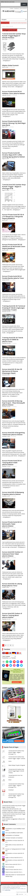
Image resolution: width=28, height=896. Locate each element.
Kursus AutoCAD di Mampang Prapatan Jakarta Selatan (13, 493)
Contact (11, 8)
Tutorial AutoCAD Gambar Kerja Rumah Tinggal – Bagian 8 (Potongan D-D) (16, 785)
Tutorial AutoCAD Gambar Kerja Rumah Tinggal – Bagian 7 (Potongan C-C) (16, 752)
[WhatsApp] (7, 661)
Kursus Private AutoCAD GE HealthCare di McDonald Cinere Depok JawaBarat (13, 246)
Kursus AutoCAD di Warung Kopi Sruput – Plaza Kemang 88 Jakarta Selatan (13, 403)
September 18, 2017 (6, 95)
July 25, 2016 (4, 220)
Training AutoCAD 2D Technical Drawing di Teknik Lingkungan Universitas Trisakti (13, 308)
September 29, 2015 (6, 343)
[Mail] (3, 661)
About (9, 779)
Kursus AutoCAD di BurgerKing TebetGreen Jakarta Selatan (13, 434)
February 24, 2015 (6, 375)
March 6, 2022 (5, 67)
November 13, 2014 (6, 466)
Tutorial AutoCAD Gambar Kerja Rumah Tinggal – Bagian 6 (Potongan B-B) (14, 187)
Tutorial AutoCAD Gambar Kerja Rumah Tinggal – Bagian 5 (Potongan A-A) (16, 795)
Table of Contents (23, 882)
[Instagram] (21, 661)
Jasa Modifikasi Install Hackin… (16, 832)
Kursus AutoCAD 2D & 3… (17, 857)
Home (9, 761)
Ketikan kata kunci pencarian (7, 2)
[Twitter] (10, 665)
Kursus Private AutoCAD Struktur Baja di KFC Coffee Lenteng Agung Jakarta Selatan (13, 155)
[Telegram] (10, 661)
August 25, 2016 (5, 158)
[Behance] (18, 665)
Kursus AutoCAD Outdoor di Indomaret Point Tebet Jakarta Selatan (12, 554)
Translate (13, 658)
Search (24, 4)
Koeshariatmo (8, 828)
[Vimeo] (21, 665)
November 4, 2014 (6, 496)
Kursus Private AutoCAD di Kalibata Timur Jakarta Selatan (13, 92)
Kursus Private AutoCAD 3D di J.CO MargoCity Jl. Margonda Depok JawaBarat (13, 216)
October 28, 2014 (5, 527)
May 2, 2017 (4, 127)
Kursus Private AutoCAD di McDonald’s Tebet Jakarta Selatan (12, 524)
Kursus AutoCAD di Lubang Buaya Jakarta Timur (12, 585)
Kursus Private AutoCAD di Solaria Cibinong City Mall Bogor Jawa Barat (14, 123)
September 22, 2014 (6, 619)
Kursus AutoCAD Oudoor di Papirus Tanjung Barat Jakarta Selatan (12, 615)
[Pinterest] (7, 665)
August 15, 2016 (5, 190)
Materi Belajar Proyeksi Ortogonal (16, 765)
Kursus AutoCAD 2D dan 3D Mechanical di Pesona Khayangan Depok (12, 371)
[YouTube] (14, 661)
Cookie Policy (7, 890)
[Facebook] (18, 661)
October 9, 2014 (5, 587)
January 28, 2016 (5, 280)
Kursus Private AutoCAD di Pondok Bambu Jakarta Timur (13, 277)
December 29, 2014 (6, 406)
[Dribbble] (14, 665)
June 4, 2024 (4, 39)
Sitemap (15, 882)
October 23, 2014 (5, 557)
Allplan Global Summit (10, 65)
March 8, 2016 (5, 250)
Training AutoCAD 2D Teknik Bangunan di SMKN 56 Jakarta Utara (12, 340)
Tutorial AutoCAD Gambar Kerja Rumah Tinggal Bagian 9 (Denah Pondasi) (14, 36)
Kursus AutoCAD (23, 8)
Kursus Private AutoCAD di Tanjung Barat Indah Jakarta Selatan (12, 463)
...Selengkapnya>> (6, 60)
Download (16, 8)
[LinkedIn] (3, 665)
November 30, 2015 (6, 311)
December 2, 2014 (6, 436)
